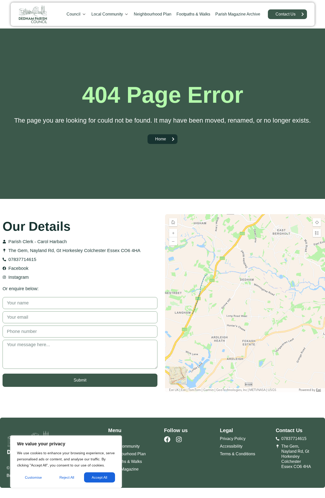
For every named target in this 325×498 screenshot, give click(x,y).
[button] (76, 14)
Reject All (66, 477)
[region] (66, 461)
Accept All (99, 477)
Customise (33, 477)
